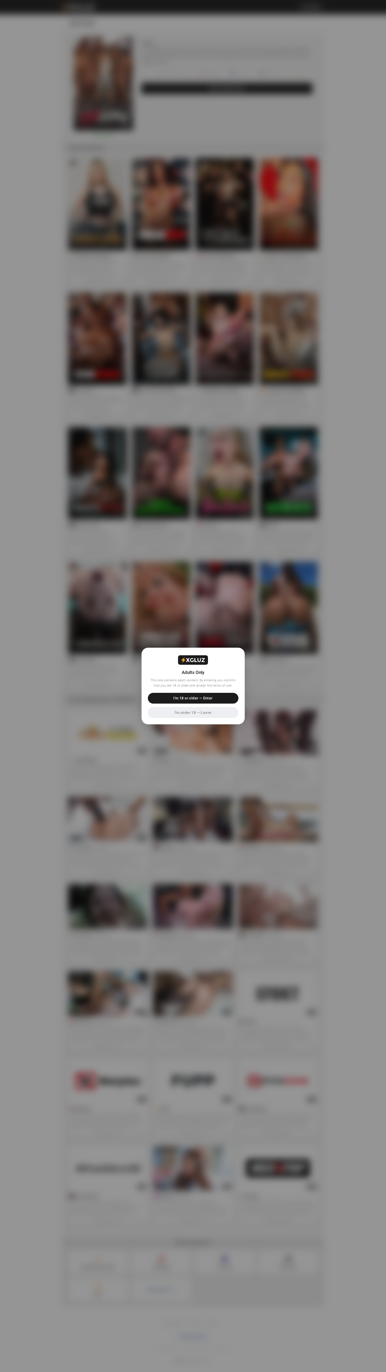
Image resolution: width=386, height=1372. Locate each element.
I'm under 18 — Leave (193, 712)
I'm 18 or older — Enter (192, 698)
